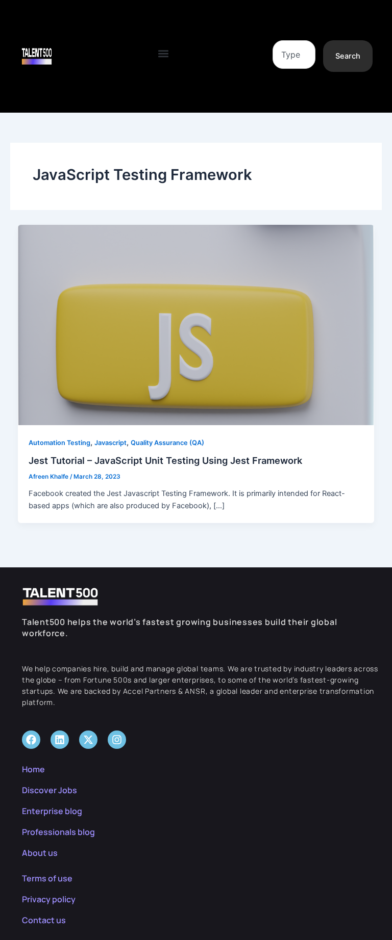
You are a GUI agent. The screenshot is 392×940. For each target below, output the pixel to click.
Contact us (44, 920)
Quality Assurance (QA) (167, 443)
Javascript (110, 443)
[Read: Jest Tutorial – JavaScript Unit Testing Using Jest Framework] (196, 324)
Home (33, 769)
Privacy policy (49, 899)
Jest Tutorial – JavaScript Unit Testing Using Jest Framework (165, 460)
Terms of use (47, 878)
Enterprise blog (52, 811)
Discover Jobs (49, 790)
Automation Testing (59, 443)
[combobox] (294, 54)
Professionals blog (58, 832)
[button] (163, 53)
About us (40, 852)
